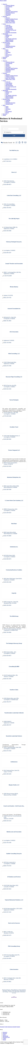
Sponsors (7, 7)
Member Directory (9, 40)
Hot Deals (5, 990)
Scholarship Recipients (10, 46)
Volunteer (7, 9)
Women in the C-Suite (10, 22)
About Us (5, 4)
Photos (6, 49)
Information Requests (10, 12)
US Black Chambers (9, 20)
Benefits (7, 36)
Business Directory (6, 989)
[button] (2, 142)
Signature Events (9, 47)
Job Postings (8, 14)
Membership (5, 33)
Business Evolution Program (11, 19)
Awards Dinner (8, 27)
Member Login (8, 35)
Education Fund (6, 42)
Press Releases (8, 54)
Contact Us (7, 15)
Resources (5, 57)
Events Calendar (22, 989)
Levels (6, 37)
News (6, 53)
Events (4, 23)
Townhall (7, 31)
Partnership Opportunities (10, 32)
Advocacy (7, 17)
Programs (5, 16)
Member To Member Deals (13, 990)
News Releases (14, 989)
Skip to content (3, 0)
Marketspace (23, 990)
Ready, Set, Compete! (10, 21)
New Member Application (11, 38)
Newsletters (7, 52)
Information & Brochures (20, 991)
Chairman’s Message (9, 5)
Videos (6, 51)
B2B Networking (9, 28)
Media (4, 48)
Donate (4, 58)
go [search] (14, 135)
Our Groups (8, 10)
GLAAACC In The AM (10, 30)
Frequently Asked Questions (11, 11)
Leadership (7, 43)
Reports (7, 56)
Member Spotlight (9, 41)
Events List (7, 25)
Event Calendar (8, 26)
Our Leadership (8, 6)
